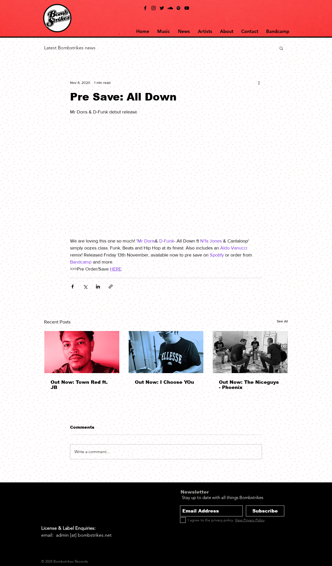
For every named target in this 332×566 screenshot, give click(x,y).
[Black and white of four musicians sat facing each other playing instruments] (250, 352)
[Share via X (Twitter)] (85, 286)
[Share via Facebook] (72, 286)
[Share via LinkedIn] (97, 286)
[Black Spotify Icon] (178, 8)
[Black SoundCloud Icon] (170, 8)
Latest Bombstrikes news (69, 48)
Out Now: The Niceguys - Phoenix (249, 385)
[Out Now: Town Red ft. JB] (81, 352)
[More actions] (259, 82)
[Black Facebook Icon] (145, 8)
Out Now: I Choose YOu (164, 382)
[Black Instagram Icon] (153, 8)
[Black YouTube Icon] (187, 8)
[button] (281, 48)
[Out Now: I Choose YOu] (166, 352)
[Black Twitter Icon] (162, 8)
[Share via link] (110, 286)
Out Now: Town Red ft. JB (79, 385)
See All (282, 321)
